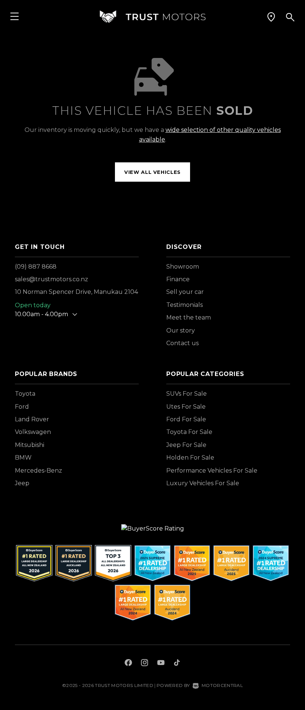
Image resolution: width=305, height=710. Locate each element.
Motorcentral (222, 685)
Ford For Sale (186, 419)
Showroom (182, 266)
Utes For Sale (186, 406)
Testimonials (184, 304)
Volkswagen (33, 431)
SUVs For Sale (186, 393)
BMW (23, 457)
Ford (22, 406)
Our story (180, 330)
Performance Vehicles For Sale (211, 470)
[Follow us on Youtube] (161, 663)
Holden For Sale (190, 457)
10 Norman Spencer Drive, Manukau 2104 (76, 291)
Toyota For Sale (189, 431)
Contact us (182, 343)
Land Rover (32, 419)
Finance (178, 279)
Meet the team (188, 317)
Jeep (22, 483)
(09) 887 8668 (36, 266)
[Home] (152, 16)
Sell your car (185, 291)
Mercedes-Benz (38, 470)
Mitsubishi (29, 444)
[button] (271, 17)
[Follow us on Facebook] (128, 663)
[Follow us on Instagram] (144, 663)
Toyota (25, 393)
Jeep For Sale (186, 444)
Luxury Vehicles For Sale (202, 483)
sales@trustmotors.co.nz (51, 279)
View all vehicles (152, 172)
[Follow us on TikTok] (177, 663)
